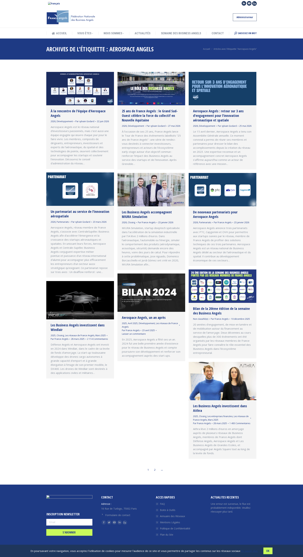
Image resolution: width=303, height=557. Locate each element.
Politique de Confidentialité (175, 528)
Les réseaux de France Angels (79, 335)
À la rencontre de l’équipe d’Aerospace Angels (78, 113)
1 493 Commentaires (240, 423)
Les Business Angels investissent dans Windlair (78, 327)
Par (84, 121)
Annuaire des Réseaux (172, 516)
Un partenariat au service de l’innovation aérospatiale (80, 213)
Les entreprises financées (220, 416)
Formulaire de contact (117, 515)
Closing (131, 222)
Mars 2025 (100, 335)
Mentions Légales (170, 522)
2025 (124, 323)
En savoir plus (249, 551)
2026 (53, 121)
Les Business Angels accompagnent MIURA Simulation (147, 214)
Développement (65, 121)
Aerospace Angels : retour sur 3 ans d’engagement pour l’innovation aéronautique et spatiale (218, 116)
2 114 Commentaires (97, 338)
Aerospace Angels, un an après (144, 317)
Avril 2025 (133, 323)
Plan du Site (166, 534)
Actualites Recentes (225, 497)
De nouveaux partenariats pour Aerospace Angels (215, 214)
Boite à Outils (167, 510)
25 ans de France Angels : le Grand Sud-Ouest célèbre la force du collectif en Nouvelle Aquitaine (150, 116)
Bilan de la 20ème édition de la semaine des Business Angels (221, 310)
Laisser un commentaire (134, 333)
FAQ (162, 504)
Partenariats (63, 221)
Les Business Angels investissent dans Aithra (220, 408)
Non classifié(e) (200, 318)
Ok (267, 551)
